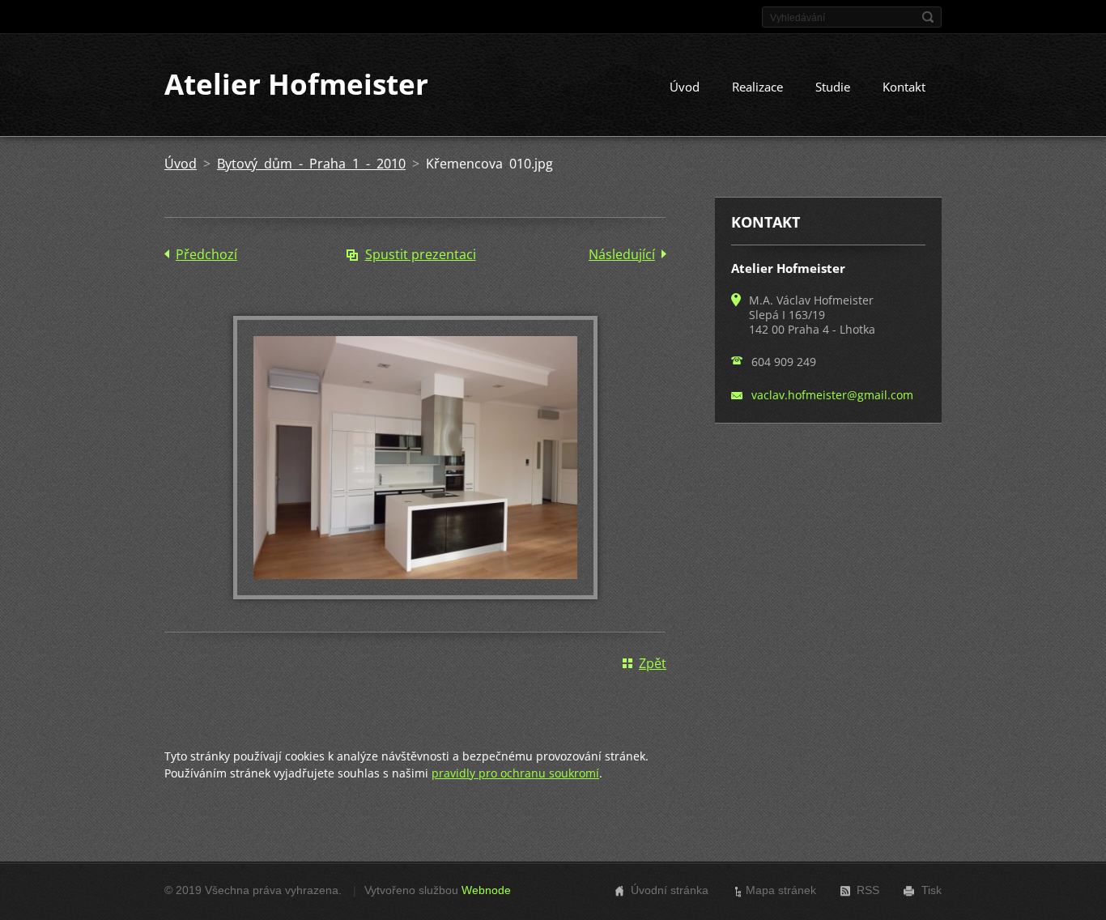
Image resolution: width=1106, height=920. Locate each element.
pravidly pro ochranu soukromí (515, 773)
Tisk (931, 890)
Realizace (757, 87)
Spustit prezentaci (420, 254)
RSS (868, 890)
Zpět (652, 663)
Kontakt (904, 87)
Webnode (486, 890)
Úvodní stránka (669, 890)
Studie (832, 87)
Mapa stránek (781, 890)
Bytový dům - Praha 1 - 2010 (311, 163)
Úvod (685, 87)
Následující (622, 254)
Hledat (928, 17)
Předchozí (206, 254)
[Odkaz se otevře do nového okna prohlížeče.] (415, 594)
